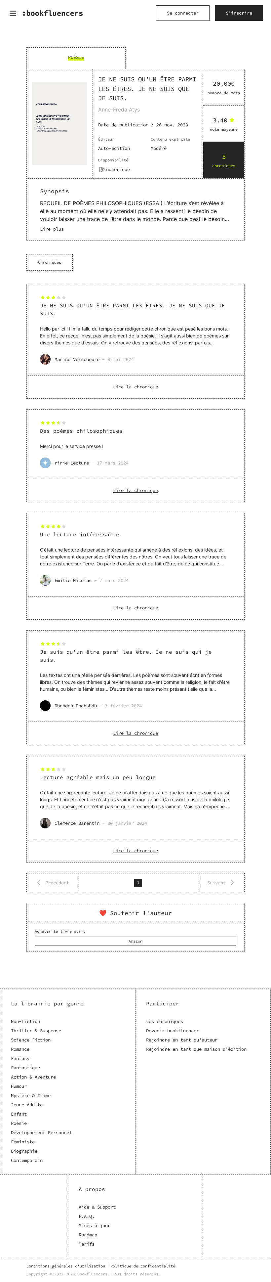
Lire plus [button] (52, 229)
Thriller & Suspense (36, 1031)
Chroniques (49, 262)
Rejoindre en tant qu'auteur (181, 1040)
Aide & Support (97, 1207)
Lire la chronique (135, 387)
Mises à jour (94, 1225)
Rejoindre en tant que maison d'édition (196, 1049)
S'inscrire (239, 13)
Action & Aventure (33, 1077)
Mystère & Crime (31, 1095)
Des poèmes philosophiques (81, 430)
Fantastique (25, 1068)
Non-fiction (25, 1021)
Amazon (135, 941)
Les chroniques (164, 1021)
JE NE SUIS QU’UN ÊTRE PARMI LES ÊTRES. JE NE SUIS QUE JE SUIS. (132, 309)
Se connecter (183, 13)
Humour (19, 1086)
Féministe (23, 1142)
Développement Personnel (41, 1132)
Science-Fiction (31, 1040)
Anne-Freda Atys (119, 109)
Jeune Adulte (27, 1105)
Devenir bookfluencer (172, 1031)
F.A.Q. (87, 1216)
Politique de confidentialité (142, 1265)
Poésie (19, 1123)
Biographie (24, 1151)
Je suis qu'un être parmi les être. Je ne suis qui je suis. (126, 655)
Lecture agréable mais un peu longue (98, 777)
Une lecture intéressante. (81, 534)
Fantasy (20, 1058)
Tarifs (87, 1244)
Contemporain (27, 1160)
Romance (20, 1049)
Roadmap (88, 1235)
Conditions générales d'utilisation (65, 1265)
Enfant (19, 1114)
